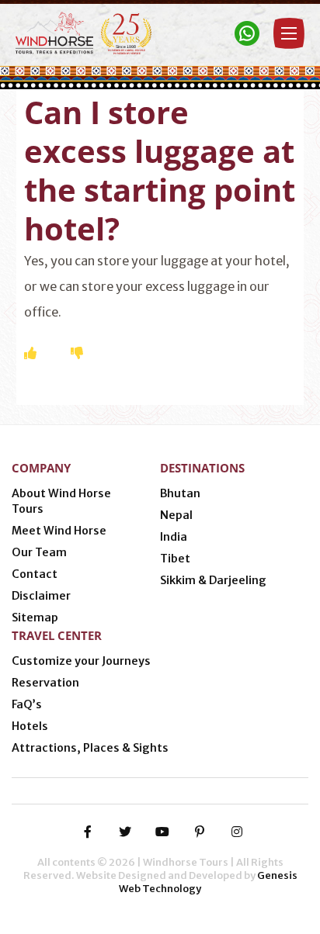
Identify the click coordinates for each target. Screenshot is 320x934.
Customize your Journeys (81, 661)
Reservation (45, 683)
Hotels (30, 726)
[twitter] (125, 831)
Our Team (39, 552)
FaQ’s (27, 704)
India (173, 537)
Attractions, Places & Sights (90, 748)
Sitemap (35, 617)
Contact (34, 574)
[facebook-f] (87, 831)
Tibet (175, 559)
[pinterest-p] (199, 831)
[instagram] (236, 831)
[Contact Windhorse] (247, 33)
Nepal (176, 515)
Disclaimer (41, 596)
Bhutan (180, 493)
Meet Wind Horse (59, 531)
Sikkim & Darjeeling (213, 580)
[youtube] (162, 831)
